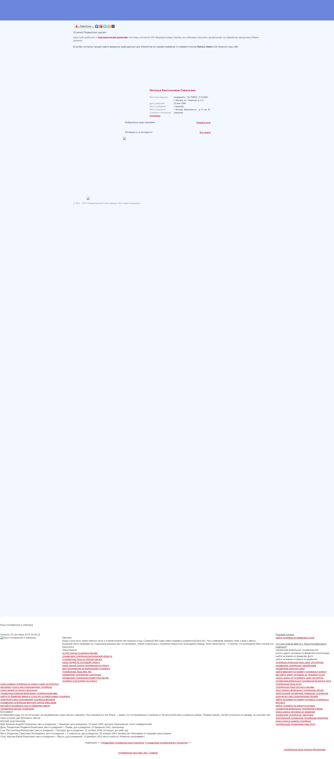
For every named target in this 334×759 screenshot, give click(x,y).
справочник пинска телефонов (17, 708)
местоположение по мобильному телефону (86, 668)
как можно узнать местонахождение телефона (26, 687)
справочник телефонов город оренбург (122, 742)
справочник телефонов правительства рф (85, 678)
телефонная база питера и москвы (295, 687)
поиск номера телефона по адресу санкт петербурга (29, 684)
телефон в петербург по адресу (79, 681)
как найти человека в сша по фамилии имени (25, 705)
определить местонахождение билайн (297, 696)
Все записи (205, 132)
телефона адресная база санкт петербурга (300, 662)
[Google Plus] (101, 26)
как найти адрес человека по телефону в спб (300, 674)
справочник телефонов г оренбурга (81, 674)
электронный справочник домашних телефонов (302, 693)
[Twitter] (105, 26)
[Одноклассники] (109, 26)
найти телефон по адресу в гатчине (295, 705)
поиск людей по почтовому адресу (81, 662)
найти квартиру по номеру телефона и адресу (301, 671)
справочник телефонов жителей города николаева (28, 702)
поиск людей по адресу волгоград (18, 690)
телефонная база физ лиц (77, 671)
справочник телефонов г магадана (295, 715)
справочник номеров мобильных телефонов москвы (28, 693)
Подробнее (155, 116)
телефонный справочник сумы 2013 (295, 724)
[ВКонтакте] (97, 26)
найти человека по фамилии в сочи (295, 637)
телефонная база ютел (289, 684)
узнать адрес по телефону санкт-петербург (300, 678)
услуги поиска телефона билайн (80, 653)
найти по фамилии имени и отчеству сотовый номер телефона (35, 696)
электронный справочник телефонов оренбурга (302, 718)
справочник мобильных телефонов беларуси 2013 (303, 681)
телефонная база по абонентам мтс (82, 659)
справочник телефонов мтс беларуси (167, 742)
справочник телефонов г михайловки (296, 665)
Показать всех (203, 122)
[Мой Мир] (113, 26)
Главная (153, 752)
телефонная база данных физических (305, 749)
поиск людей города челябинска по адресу (85, 665)
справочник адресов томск (290, 668)
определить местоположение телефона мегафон (27, 699)
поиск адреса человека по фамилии (295, 712)
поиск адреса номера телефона (293, 721)
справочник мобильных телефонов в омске (299, 708)
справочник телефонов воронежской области (87, 656)
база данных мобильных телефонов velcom (300, 690)
